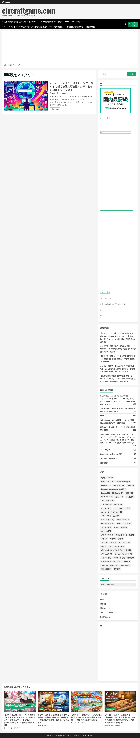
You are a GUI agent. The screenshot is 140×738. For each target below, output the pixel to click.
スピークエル (123, 519)
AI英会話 (105, 485)
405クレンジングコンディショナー (115, 481)
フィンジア (124, 542)
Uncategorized (111, 709)
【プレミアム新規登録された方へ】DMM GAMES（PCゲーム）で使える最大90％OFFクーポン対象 (33, 707)
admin (53, 93)
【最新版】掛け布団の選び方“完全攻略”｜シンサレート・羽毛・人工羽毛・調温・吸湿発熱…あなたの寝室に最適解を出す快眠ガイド (118, 378)
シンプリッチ (107, 519)
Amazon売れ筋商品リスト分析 (50, 21)
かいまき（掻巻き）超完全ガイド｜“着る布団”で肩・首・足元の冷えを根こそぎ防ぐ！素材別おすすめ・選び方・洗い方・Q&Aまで (117, 369)
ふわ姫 (130, 496)
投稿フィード (105, 608)
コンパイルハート (122, 508)
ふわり (119, 496)
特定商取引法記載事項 (75, 26)
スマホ (41, 709)
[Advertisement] (70, 48)
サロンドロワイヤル (110, 516)
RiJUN (129, 493)
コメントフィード (106, 612)
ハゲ (104, 538)
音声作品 (21, 709)
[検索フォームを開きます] (126, 24)
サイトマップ (77, 21)
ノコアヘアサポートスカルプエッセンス (117, 535)
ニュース (106, 531)
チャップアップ (124, 523)
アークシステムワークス (111, 504)
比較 (126, 561)
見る (134, 24)
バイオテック (116, 538)
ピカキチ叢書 (105, 292)
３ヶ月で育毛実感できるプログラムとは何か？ (19, 21)
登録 (102, 599)
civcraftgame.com (28, 10)
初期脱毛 (106, 561)
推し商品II (21, 108)
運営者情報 (91, 26)
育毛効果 (125, 565)
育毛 (104, 565)
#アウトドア (107, 477)
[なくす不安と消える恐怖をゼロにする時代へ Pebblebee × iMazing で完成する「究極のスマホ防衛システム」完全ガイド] (53, 701)
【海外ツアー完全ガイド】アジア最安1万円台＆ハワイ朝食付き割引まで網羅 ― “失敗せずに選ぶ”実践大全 (117, 359)
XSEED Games (107, 496)
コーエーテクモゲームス (111, 512)
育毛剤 (114, 565)
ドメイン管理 (120, 527)
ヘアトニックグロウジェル (112, 546)
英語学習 (106, 569)
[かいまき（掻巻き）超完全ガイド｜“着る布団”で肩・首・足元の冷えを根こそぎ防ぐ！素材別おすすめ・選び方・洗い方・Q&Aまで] (120, 701)
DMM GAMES (118, 485)
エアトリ (75, 709)
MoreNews (89, 735)
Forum (67, 21)
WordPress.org (105, 617)
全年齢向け (14, 709)
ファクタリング (108, 542)
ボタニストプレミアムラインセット (116, 550)
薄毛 (117, 569)
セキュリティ (107, 523)
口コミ (117, 561)
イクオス (106, 508)
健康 (130, 557)
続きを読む (56, 109)
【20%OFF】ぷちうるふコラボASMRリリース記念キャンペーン (24, 704)
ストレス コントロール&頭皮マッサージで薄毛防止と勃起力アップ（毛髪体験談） (34, 26)
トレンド (106, 527)
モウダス (106, 557)
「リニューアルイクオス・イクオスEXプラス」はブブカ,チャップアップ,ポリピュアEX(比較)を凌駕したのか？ (117, 401)
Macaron (105, 493)
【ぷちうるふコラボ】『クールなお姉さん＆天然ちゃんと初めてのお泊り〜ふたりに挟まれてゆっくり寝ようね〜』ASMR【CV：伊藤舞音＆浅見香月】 (19, 719)
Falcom (130, 485)
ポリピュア (106, 554)
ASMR (8, 709)
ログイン (103, 604)
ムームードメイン (11, 108)
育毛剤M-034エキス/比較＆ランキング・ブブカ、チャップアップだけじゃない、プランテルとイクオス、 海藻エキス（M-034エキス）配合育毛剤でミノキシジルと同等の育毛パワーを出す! (117, 440)
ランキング (119, 557)
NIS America (117, 493)
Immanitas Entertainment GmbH (113, 489)
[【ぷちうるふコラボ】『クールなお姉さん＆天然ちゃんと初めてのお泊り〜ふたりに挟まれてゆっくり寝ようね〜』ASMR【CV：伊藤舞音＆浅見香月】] (20, 701)
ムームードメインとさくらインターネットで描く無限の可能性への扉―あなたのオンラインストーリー (26, 96)
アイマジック (107, 500)
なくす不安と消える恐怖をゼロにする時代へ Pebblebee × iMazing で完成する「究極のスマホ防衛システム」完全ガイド (118, 349)
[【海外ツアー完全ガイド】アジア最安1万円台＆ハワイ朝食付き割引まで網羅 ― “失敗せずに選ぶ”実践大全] (86, 701)
